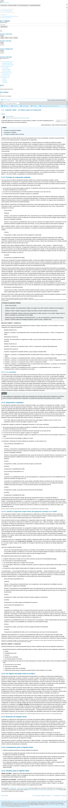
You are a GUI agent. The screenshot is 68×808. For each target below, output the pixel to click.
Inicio (7, 106)
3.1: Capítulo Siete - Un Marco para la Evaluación (18, 788)
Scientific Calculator (7, 71)
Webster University (10, 117)
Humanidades (25, 106)
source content (56, 789)
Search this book (3, 22)
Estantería (15, 106)
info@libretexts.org (25, 806)
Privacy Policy (48, 804)
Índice (59, 121)
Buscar (3, 103)
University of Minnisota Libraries (22, 117)
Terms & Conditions (55, 804)
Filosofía (35, 106)
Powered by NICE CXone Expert (20, 802)
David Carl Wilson (10, 116)
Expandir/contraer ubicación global (66, 106)
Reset (2, 35)
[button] (5, 80)
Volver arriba (4, 795)
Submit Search (4, 26)
